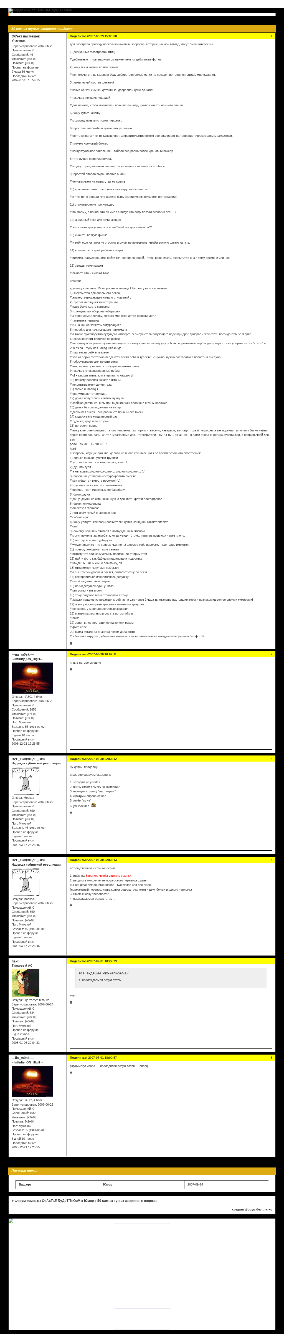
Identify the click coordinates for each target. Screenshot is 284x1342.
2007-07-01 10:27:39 (102, 961)
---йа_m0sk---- (23, 654)
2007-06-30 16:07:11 (102, 654)
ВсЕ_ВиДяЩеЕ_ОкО (28, 759)
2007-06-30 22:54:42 (102, 758)
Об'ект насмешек (26, 36)
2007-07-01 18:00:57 (102, 1057)
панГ (15, 961)
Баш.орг (25, 1184)
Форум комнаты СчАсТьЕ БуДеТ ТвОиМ (47, 1201)
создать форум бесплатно (252, 1209)
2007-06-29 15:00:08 (102, 36)
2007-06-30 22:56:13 (102, 859)
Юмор (107, 1184)
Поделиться (79, 36)
